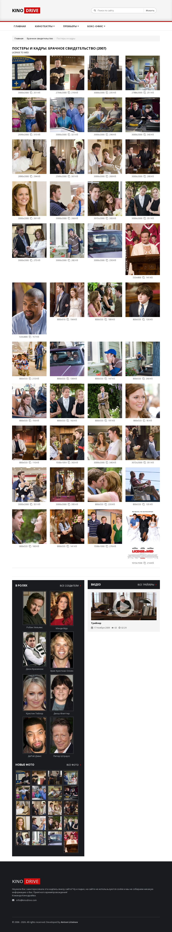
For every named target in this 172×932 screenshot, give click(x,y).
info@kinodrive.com (26, 900)
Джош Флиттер (62, 713)
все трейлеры (146, 584)
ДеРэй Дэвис (34, 756)
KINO (25, 10)
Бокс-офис (95, 26)
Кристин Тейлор (34, 713)
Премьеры (70, 26)
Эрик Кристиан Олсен (61, 670)
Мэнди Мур (62, 628)
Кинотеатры (44, 26)
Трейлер (96, 623)
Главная (20, 26)
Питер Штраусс (61, 756)
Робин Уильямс (35, 627)
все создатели (69, 585)
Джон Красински (34, 668)
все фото (73, 764)
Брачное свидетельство (40, 38)
